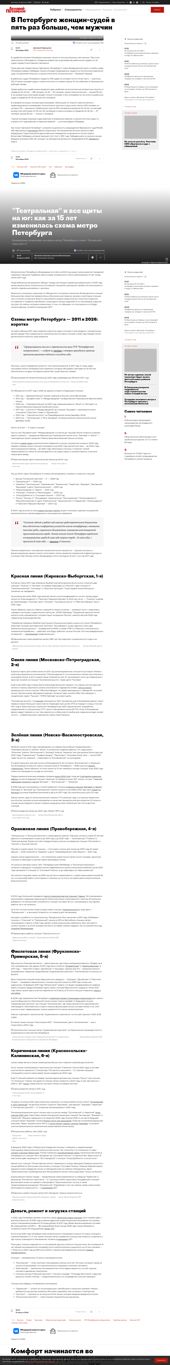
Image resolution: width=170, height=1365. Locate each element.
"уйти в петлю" (84, 688)
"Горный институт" (71, 910)
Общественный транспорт (55, 1320)
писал (26, 1084)
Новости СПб (22, 167)
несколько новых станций (69, 1218)
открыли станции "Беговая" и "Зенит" (84, 787)
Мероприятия (93, 10)
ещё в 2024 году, (63, 776)
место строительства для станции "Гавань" (64, 896)
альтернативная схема (68, 1153)
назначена (33, 131)
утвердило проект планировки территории (71, 998)
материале (47, 1188)
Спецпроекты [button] (73, 9)
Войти (157, 10)
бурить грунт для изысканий (57, 1121)
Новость (20, 1320)
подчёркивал (31, 634)
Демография (69, 167)
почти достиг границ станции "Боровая (69, 1123)
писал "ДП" (49, 1229)
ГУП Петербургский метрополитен (97, 1320)
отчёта (58, 350)
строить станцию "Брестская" (25, 1153)
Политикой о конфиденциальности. (42, 1362)
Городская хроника (120, 1320)
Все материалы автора (43, 50)
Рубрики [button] (56, 9)
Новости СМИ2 (18, 183)
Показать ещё (130, 107)
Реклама (107, 10)
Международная (90, 966)
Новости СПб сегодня (38, 167)
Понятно (161, 1360)
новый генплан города (49, 510)
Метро (29, 1320)
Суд (50, 167)
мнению (39, 701)
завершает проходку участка (25, 782)
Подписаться (104, 2)
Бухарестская (72, 966)
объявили (93, 139)
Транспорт (38, 1320)
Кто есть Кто (120, 10)
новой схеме (26, 443)
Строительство (75, 1320)
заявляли (54, 541)
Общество (58, 167)
